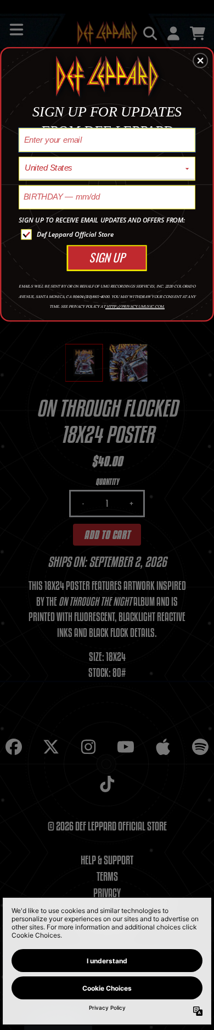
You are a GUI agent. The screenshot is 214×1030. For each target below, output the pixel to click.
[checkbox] (108, 234)
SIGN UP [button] (107, 257)
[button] (200, 60)
